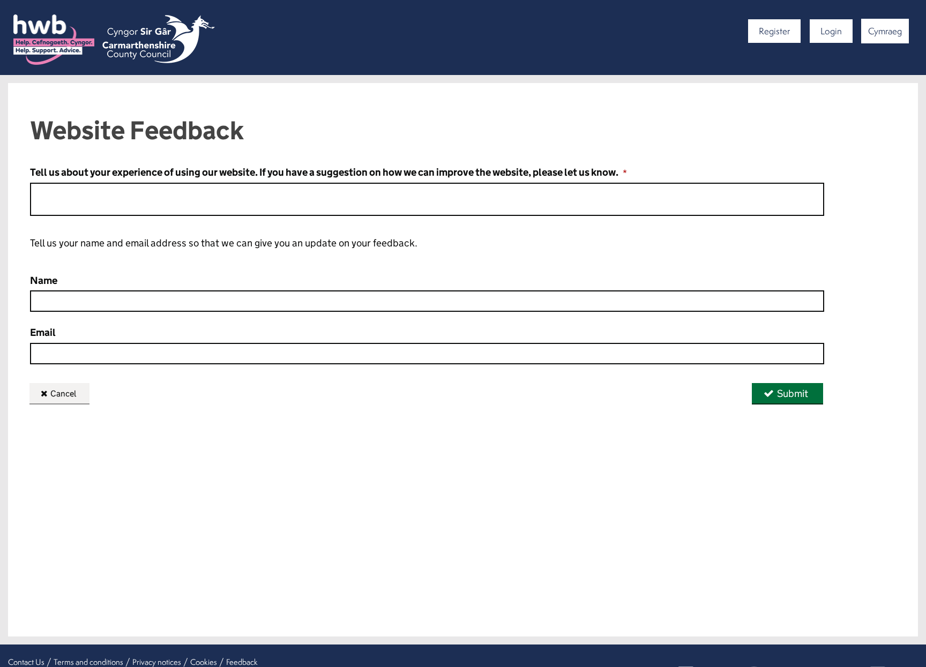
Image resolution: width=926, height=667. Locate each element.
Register (774, 31)
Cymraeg (885, 31)
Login (831, 31)
